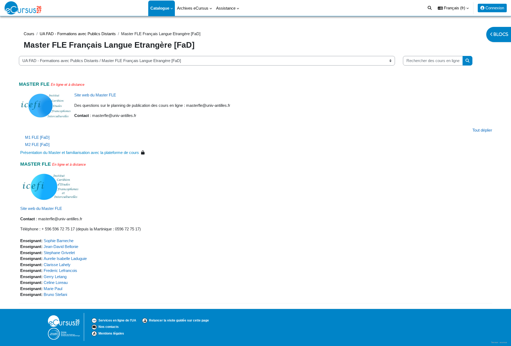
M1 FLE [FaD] (37, 137)
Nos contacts (108, 327)
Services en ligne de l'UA (117, 320)
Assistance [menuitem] (226, 8)
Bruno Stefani (55, 294)
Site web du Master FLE (95, 95)
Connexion (494, 8)
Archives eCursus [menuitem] (192, 8)
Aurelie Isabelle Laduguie (65, 258)
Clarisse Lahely (57, 264)
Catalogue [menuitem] (159, 8)
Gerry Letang (55, 276)
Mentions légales (111, 333)
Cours (29, 33)
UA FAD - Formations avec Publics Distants (78, 33)
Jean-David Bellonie (61, 246)
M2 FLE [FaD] (37, 144)
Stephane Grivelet (59, 252)
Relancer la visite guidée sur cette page (179, 320)
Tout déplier (482, 130)
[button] (453, 8)
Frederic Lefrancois (60, 270)
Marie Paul (53, 288)
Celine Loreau (56, 282)
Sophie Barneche (58, 240)
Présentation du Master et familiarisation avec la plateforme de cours (79, 152)
